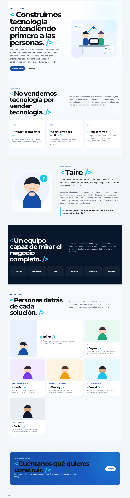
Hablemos (31, 68)
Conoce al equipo (17, 68)
